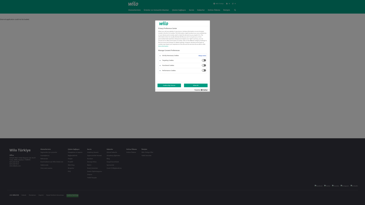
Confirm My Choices (169, 85)
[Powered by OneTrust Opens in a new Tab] (201, 90)
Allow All (195, 85)
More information (163, 46)
